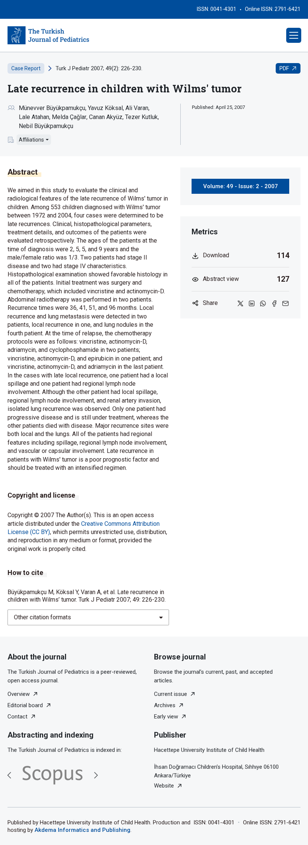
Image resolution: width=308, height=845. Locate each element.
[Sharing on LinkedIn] (251, 303)
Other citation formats (42, 617)
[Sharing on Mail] (285, 303)
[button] (293, 35)
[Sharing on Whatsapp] (263, 303)
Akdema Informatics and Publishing (82, 830)
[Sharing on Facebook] (274, 303)
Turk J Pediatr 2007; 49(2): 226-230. (99, 68)
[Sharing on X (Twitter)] (240, 303)
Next (95, 775)
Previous (9, 775)
